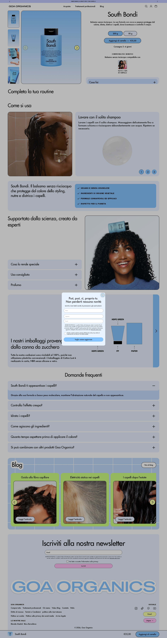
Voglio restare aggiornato (83, 339)
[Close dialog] (102, 295)
